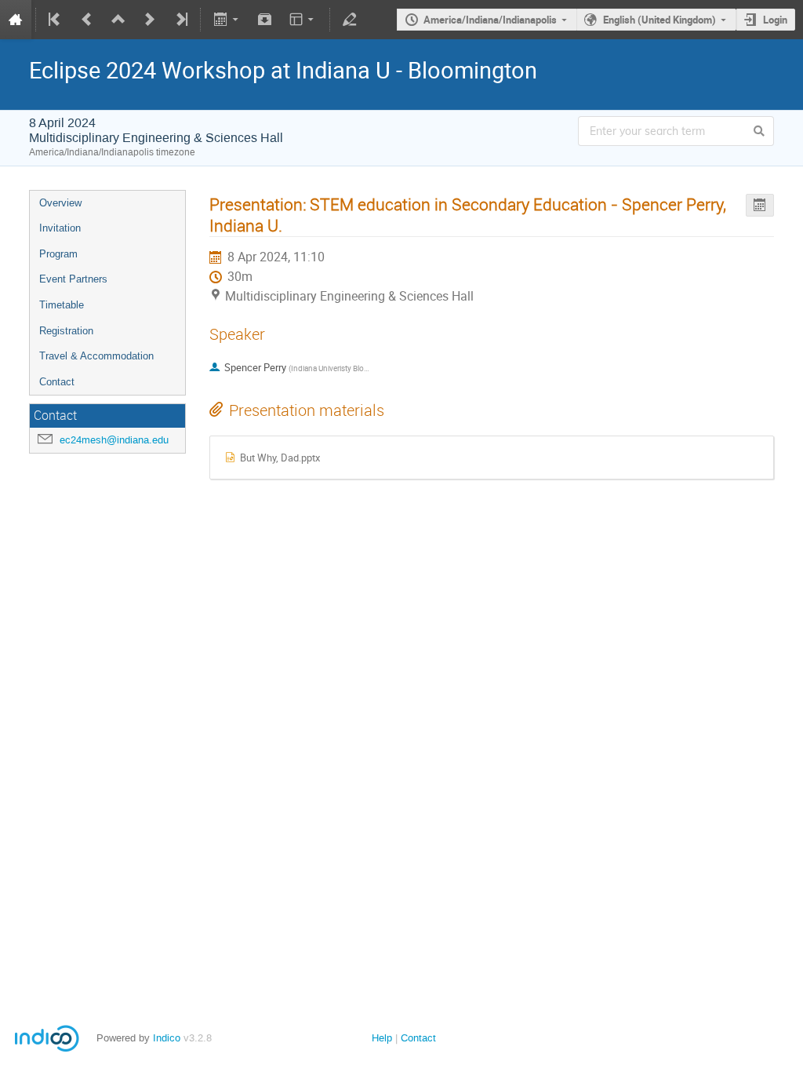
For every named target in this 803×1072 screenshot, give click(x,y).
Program (58, 254)
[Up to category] (118, 19)
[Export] (227, 19)
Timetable (61, 305)
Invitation (60, 228)
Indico (166, 1038)
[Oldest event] (55, 19)
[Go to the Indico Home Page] (15, 19)
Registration (66, 331)
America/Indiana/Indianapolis (490, 20)
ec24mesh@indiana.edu (114, 440)
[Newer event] (149, 19)
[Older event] (87, 19)
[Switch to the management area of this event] (349, 19)
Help (382, 1038)
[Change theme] (303, 19)
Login (775, 20)
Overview (60, 203)
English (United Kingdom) (659, 20)
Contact (56, 382)
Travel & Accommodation (96, 356)
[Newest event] (180, 19)
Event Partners (73, 279)
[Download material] (265, 19)
